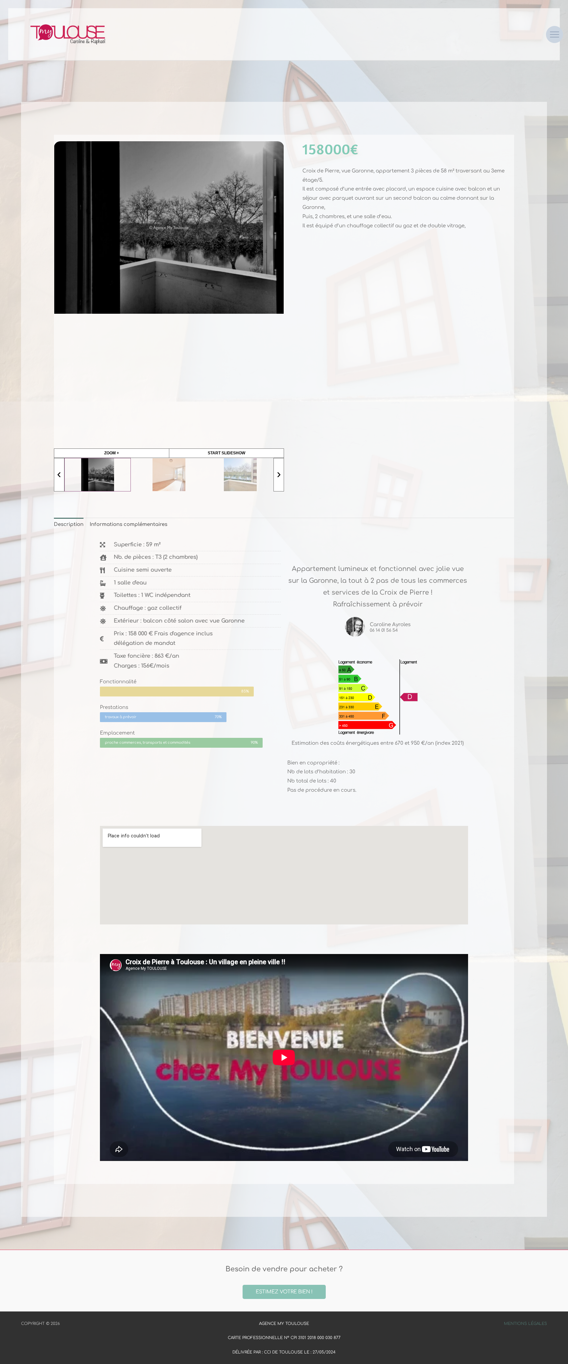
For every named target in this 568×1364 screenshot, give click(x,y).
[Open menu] (554, 34)
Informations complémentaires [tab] (128, 524)
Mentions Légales (525, 1323)
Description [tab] (68, 524)
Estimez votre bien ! (284, 1292)
